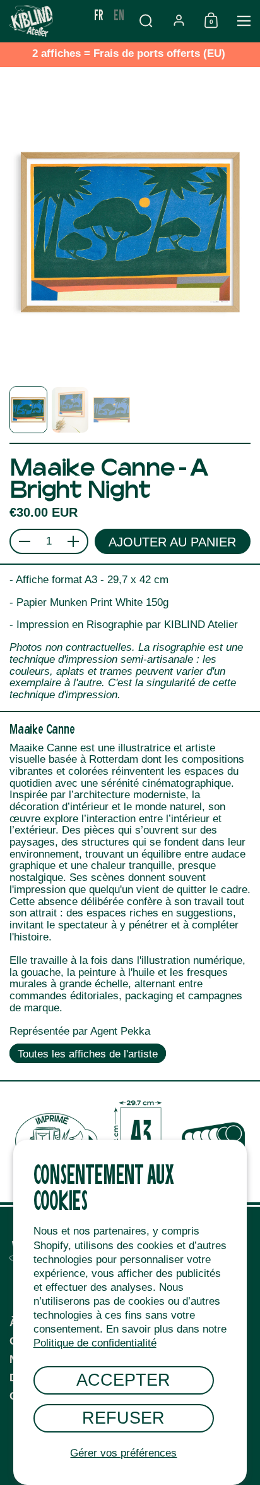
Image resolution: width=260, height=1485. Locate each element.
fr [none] (98, 14)
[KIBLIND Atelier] (44, 21)
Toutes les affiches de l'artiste (88, 1054)
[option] (119, 14)
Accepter (123, 1379)
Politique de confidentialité (95, 1343)
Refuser (123, 1417)
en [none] (119, 14)
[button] (145, 20)
